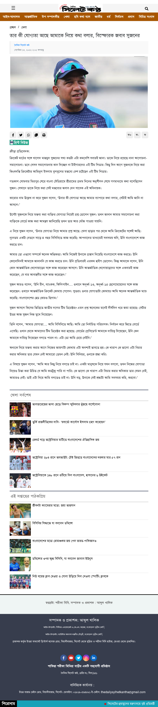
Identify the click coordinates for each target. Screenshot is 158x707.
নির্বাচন (119, 17)
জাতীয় (98, 17)
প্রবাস (131, 17)
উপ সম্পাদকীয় (50, 17)
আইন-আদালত (11, 17)
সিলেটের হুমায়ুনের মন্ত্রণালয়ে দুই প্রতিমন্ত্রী (126, 704)
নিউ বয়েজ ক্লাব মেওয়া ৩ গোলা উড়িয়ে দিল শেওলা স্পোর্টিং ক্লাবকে (70, 576)
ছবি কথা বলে (82, 17)
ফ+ (129, 135)
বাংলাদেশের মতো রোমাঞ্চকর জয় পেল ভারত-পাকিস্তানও (64, 541)
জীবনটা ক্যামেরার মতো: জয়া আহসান (53, 506)
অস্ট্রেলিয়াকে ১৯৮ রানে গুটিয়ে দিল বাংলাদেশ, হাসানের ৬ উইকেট (70, 475)
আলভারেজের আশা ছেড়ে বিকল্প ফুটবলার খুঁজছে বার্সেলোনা (66, 404)
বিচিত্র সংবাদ (146, 17)
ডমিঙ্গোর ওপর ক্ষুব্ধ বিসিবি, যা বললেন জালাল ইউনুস (62, 559)
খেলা (67, 17)
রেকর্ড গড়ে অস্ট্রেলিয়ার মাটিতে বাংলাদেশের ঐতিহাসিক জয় (65, 440)
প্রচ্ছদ (13, 27)
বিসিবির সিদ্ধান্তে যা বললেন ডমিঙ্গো (52, 523)
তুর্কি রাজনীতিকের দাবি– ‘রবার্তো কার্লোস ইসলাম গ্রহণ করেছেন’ (68, 422)
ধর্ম (108, 17)
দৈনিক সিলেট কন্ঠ (21, 45)
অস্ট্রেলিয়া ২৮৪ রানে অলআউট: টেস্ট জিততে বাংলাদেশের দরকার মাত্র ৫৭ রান (76, 458)
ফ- (137, 135)
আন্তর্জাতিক (30, 17)
